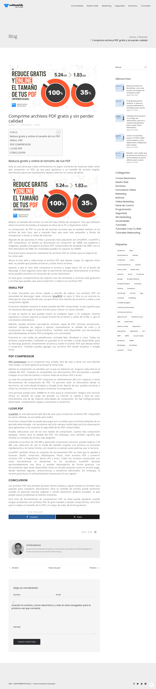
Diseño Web (122, 182)
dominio (120, 274)
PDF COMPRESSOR (20, 144)
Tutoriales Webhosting (128, 232)
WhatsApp (121, 345)
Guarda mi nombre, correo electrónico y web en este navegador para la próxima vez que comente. (51, 607)
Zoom (130, 350)
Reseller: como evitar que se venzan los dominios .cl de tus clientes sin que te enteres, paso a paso (137, 156)
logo (141, 293)
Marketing (121, 193)
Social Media (122, 220)
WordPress (133, 345)
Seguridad (121, 213)
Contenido (121, 260)
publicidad (128, 322)
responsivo (136, 326)
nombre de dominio (124, 312)
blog (131, 250)
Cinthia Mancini (26, 125)
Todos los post (54, 568)
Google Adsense (133, 279)
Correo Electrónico (126, 178)
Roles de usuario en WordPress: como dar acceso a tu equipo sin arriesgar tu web (136, 89)
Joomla (133, 293)
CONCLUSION (17, 152)
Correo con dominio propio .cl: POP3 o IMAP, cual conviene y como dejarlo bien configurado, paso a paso (137, 140)
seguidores (121, 331)
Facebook (140, 274)
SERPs (127, 336)
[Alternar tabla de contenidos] (57, 132)
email (130, 274)
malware (120, 298)
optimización (122, 317)
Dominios (121, 186)
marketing (132, 298)
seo (143, 331)
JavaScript (121, 293)
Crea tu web (121, 269)
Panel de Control (125, 205)
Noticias (143, 37)
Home (132, 37)
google (120, 279)
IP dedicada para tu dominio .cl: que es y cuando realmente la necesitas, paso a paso (136, 104)
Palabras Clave (137, 317)
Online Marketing (125, 201)
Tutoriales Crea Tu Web (128, 228)
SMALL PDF (16, 140)
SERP (119, 336)
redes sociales (122, 326)
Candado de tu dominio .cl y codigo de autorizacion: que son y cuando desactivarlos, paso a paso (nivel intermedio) (136, 122)
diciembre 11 (13, 125)
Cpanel (138, 265)
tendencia (121, 341)
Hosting (120, 288)
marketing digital (123, 303)
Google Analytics (123, 284)
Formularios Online (126, 189)
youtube (120, 350)
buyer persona (122, 255)
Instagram (131, 288)
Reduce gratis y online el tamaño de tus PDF (35, 136)
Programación (123, 209)
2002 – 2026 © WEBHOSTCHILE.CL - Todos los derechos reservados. (32, 684)
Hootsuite (137, 284)
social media (138, 336)
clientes (135, 255)
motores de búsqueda (125, 307)
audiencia (121, 250)
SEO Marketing (123, 217)
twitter (131, 341)
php (118, 322)
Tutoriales (121, 224)
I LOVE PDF (16, 148)
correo (131, 260)
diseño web (134, 269)
